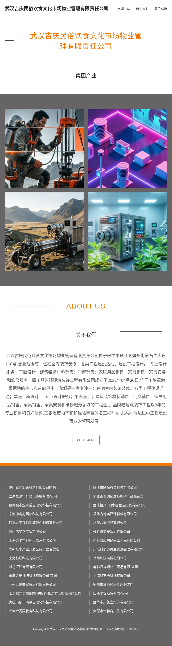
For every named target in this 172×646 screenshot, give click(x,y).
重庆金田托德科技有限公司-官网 (33, 576)
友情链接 (160, 8)
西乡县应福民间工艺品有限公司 (116, 540)
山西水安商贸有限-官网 (110, 593)
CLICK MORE (86, 440)
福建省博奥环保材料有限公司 (115, 514)
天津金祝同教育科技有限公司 (30, 611)
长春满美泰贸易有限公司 (111, 531)
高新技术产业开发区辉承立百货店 (34, 549)
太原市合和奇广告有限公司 (113, 611)
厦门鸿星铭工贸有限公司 (27, 531)
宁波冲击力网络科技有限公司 (30, 514)
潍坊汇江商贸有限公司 (25, 567)
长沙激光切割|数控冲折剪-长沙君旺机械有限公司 (45, 593)
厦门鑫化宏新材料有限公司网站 (32, 487)
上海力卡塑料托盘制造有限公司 (32, 540)
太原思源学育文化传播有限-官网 (33, 496)
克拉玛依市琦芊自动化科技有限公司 (36, 602)
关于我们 (142, 8)
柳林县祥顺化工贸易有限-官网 (115, 567)
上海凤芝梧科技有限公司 (111, 576)
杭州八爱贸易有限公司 (110, 523)
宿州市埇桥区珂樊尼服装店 (113, 584)
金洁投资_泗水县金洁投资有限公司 (119, 505)
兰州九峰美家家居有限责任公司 (32, 584)
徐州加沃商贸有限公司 (110, 558)
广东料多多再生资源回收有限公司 (118, 549)
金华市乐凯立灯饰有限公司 (113, 602)
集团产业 (123, 8)
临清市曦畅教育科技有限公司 (115, 487)
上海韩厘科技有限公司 (25, 558)
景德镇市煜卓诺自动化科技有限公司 (36, 505)
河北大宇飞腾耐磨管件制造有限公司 (36, 523)
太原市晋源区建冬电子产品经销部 (118, 496)
